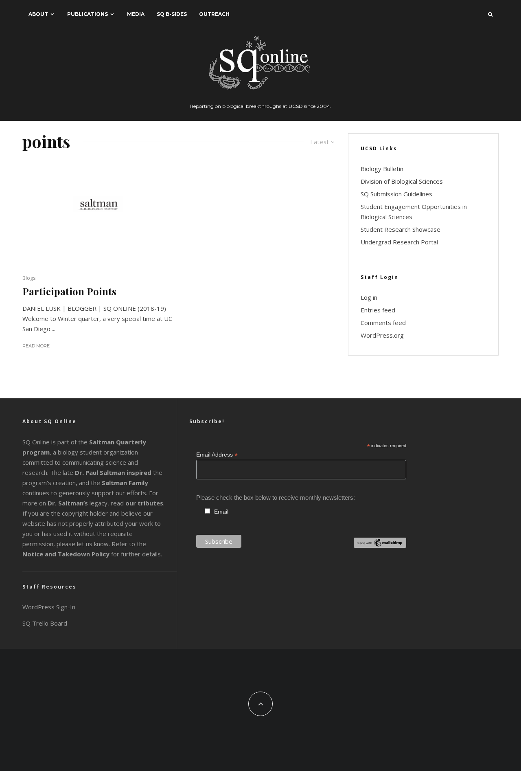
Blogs (28, 278)
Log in (369, 297)
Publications (87, 14)
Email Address (217, 455)
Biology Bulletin (382, 169)
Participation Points (69, 291)
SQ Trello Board (44, 623)
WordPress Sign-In (48, 607)
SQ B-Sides (172, 14)
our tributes (144, 503)
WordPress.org (382, 335)
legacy (77, 503)
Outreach (214, 14)
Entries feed (378, 310)
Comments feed (383, 323)
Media (135, 14)
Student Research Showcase (400, 229)
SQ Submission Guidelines (396, 194)
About (38, 14)
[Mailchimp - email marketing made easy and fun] (380, 545)
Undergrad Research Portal (399, 242)
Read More (36, 346)
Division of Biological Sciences (402, 181)
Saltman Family (125, 483)
